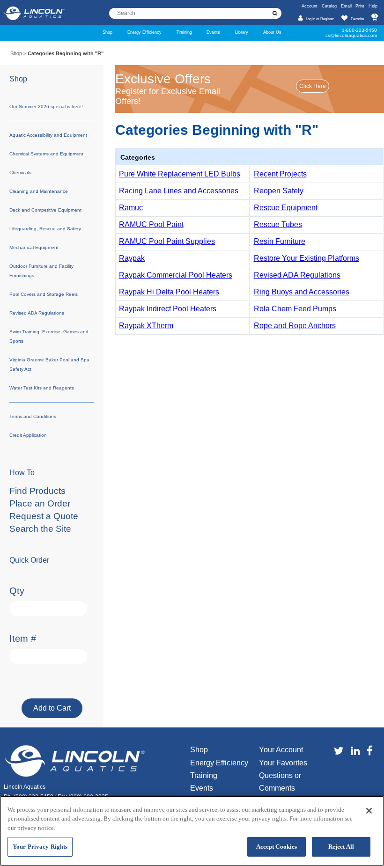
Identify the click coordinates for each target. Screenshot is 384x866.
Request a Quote (43, 516)
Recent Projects (280, 174)
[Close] (369, 810)
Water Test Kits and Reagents (41, 387)
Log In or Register (319, 18)
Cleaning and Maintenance (38, 191)
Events (213, 32)
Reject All (341, 846)
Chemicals (20, 172)
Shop (107, 32)
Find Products (37, 490)
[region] (192, 831)
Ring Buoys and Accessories (301, 292)
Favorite (357, 18)
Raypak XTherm (146, 326)
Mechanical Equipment (34, 247)
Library (241, 32)
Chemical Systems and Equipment (46, 153)
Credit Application (28, 435)
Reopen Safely (278, 191)
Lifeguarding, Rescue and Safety (45, 228)
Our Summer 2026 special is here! (46, 106)
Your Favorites (283, 763)
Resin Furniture (279, 241)
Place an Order (39, 503)
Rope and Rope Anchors (295, 326)
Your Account (281, 750)
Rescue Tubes (278, 224)
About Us (272, 32)
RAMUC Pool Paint (151, 224)
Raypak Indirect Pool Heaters (167, 309)
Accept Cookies (276, 846)
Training (184, 32)
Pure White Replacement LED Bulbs (179, 174)
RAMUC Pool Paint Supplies (167, 241)
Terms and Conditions (32, 416)
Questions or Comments (280, 781)
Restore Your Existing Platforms (306, 258)
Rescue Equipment (286, 208)
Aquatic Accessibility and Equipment (48, 135)
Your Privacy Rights (40, 846)
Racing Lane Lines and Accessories (178, 191)
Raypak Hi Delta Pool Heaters (169, 292)
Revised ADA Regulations (297, 275)
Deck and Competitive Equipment (45, 210)
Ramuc (131, 208)
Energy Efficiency (144, 32)
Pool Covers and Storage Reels (43, 294)
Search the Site (40, 528)
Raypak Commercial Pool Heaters (175, 275)
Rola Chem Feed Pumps (295, 309)
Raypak (132, 258)
